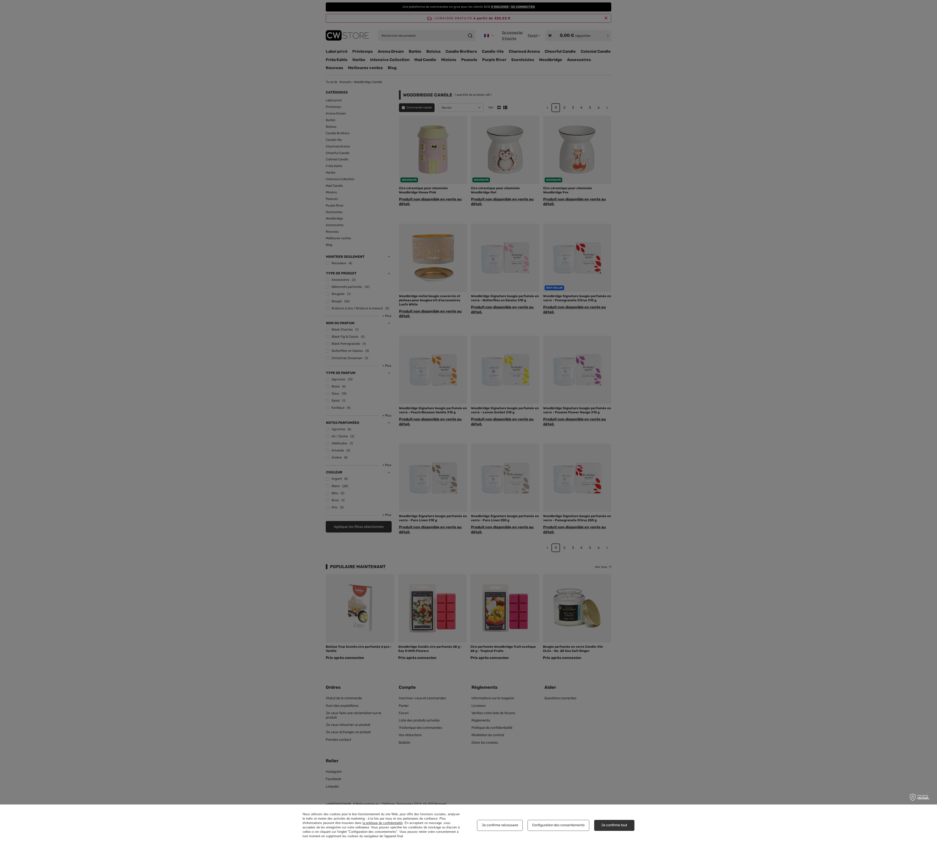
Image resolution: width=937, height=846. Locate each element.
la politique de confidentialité (383, 823)
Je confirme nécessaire (500, 825)
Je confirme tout (614, 825)
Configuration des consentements (558, 825)
